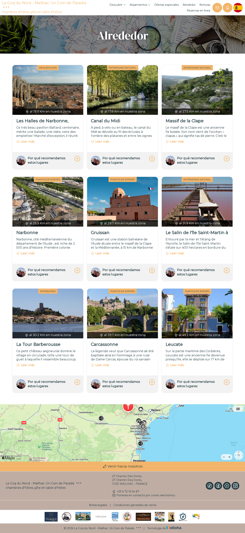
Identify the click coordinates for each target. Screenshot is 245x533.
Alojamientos (139, 5)
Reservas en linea (198, 10)
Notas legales (98, 505)
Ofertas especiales (166, 5)
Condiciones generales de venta (135, 505)
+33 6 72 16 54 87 (128, 491)
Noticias (204, 5)
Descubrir (116, 5)
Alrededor (189, 5)
